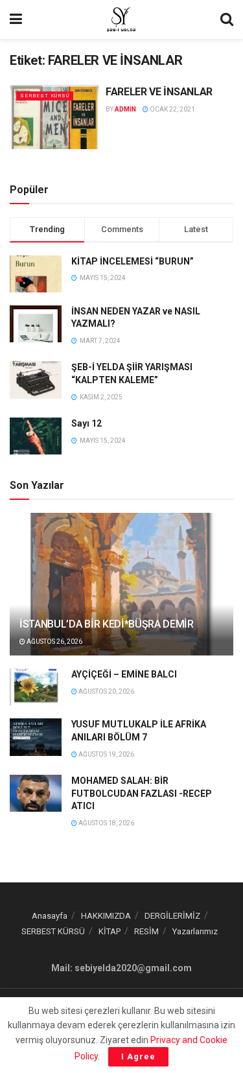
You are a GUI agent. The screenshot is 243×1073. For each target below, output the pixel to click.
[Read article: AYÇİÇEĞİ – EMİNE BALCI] (36, 686)
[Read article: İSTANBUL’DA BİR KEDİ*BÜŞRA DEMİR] (121, 593)
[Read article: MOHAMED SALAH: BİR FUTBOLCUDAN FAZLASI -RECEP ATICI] (36, 793)
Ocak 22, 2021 (171, 109)
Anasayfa (49, 916)
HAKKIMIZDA (106, 916)
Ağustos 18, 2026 (105, 823)
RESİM (146, 931)
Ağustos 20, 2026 (105, 691)
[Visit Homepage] (121, 19)
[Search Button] (226, 19)
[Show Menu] (16, 19)
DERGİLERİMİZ (172, 916)
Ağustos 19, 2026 (105, 754)
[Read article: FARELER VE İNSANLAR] (54, 117)
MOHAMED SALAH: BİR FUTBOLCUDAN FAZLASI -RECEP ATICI (141, 793)
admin (125, 109)
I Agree (138, 1056)
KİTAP (109, 931)
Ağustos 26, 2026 (53, 641)
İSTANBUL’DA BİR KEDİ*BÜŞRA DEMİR (106, 624)
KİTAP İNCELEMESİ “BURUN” (132, 261)
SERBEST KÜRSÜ (44, 96)
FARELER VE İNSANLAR (159, 92)
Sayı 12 (86, 423)
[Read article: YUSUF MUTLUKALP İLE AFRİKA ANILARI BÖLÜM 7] (36, 736)
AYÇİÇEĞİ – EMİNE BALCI (124, 674)
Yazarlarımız (195, 931)
